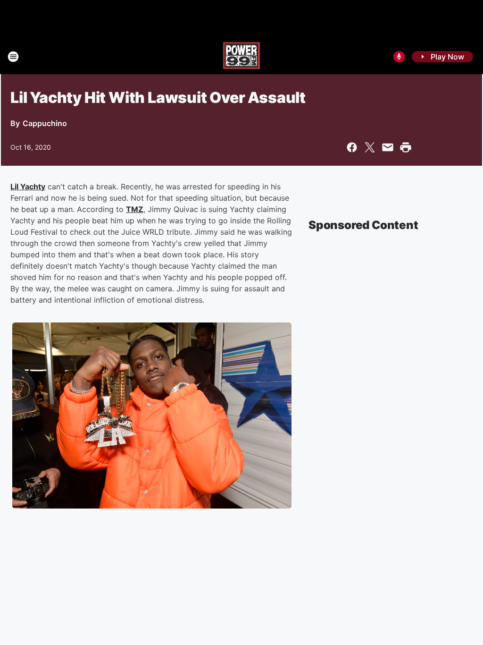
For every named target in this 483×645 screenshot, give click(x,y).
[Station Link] (241, 57)
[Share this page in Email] (387, 147)
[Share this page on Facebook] (351, 147)
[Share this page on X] (369, 147)
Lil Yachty (27, 186)
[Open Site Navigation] (13, 56)
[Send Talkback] (399, 56)
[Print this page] (405, 147)
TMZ (134, 209)
